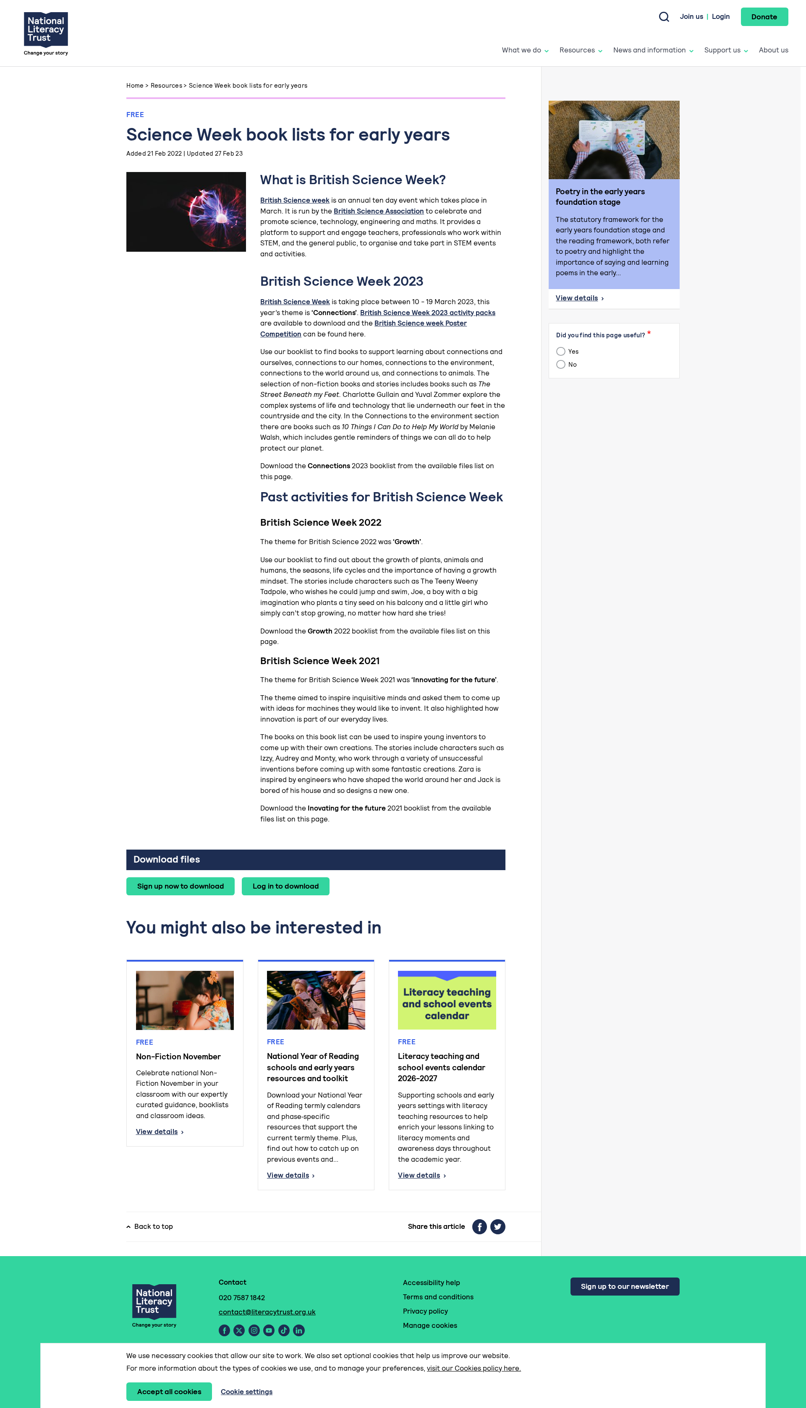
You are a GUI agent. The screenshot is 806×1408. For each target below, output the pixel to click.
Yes (573, 351)
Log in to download (286, 886)
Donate (764, 16)
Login (721, 16)
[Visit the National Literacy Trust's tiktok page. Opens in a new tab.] (284, 1330)
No (572, 364)
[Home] (46, 33)
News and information (649, 50)
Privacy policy (425, 1311)
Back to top (153, 1226)
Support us (722, 50)
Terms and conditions (438, 1296)
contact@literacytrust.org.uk (267, 1312)
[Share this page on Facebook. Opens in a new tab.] (479, 1226)
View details (185, 1132)
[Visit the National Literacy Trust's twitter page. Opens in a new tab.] (239, 1330)
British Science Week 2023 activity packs (427, 312)
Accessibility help (431, 1282)
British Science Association (379, 211)
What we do (521, 50)
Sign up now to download (180, 886)
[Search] (664, 17)
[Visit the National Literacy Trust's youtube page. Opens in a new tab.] (269, 1330)
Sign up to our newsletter (625, 1286)
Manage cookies (430, 1325)
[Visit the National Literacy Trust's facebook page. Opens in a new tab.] (224, 1330)
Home (135, 85)
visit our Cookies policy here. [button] (474, 1368)
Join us (691, 16)
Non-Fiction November (178, 1056)
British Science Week (295, 301)
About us (773, 50)
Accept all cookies (169, 1391)
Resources (577, 50)
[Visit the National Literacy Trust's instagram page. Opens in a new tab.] (254, 1330)
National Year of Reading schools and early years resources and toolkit (313, 1067)
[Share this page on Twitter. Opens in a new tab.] (497, 1226)
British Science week (295, 200)
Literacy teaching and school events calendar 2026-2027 (441, 1067)
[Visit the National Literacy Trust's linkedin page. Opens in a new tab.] (299, 1330)
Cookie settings (246, 1391)
